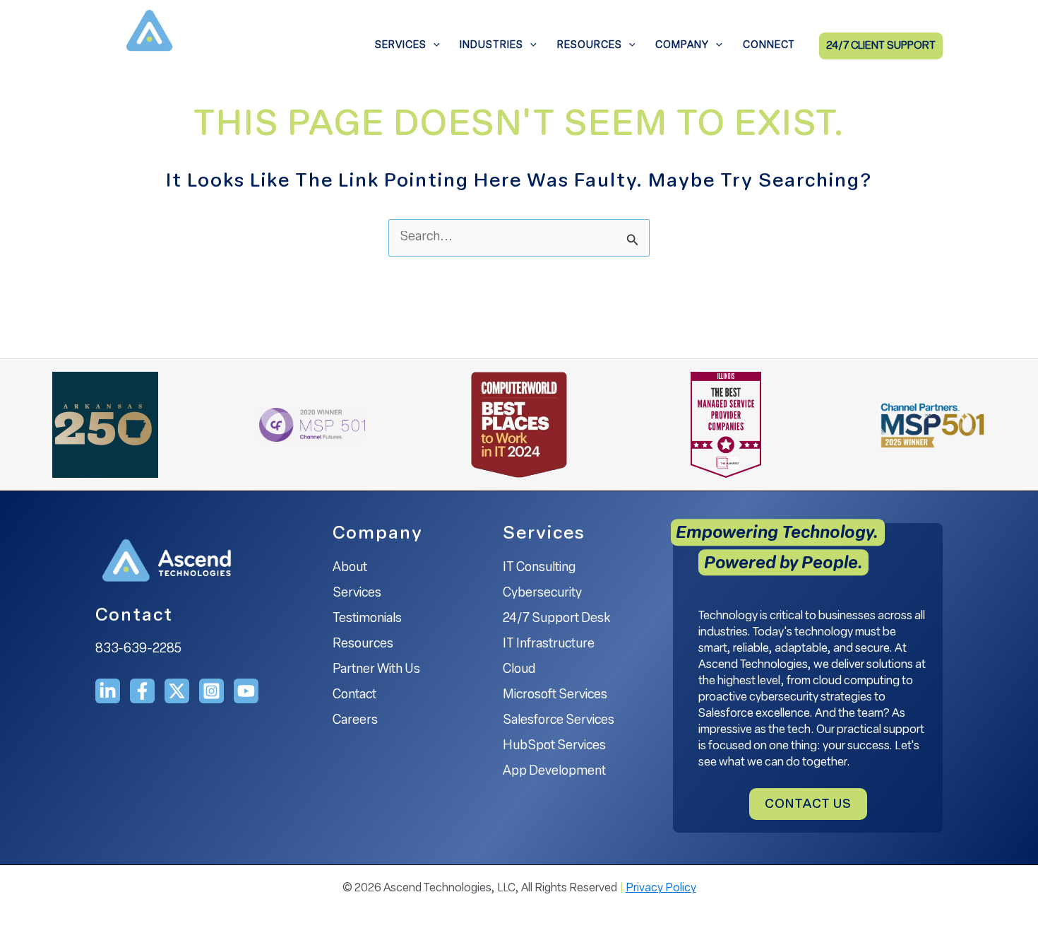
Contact (354, 695)
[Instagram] (211, 691)
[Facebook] (142, 691)
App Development (554, 772)
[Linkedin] (107, 691)
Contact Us (808, 805)
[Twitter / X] (177, 691)
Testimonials (367, 619)
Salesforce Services (558, 721)
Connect (769, 45)
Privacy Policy (661, 888)
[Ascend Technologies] (148, 46)
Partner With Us (376, 670)
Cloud (519, 670)
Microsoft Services (555, 695)
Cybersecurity (542, 593)
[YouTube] (246, 691)
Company (682, 45)
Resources (589, 45)
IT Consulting (539, 568)
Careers (355, 721)
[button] (433, 46)
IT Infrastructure (549, 644)
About (350, 568)
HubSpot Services (554, 746)
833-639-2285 (138, 649)
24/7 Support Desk (556, 619)
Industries (491, 45)
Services (400, 45)
